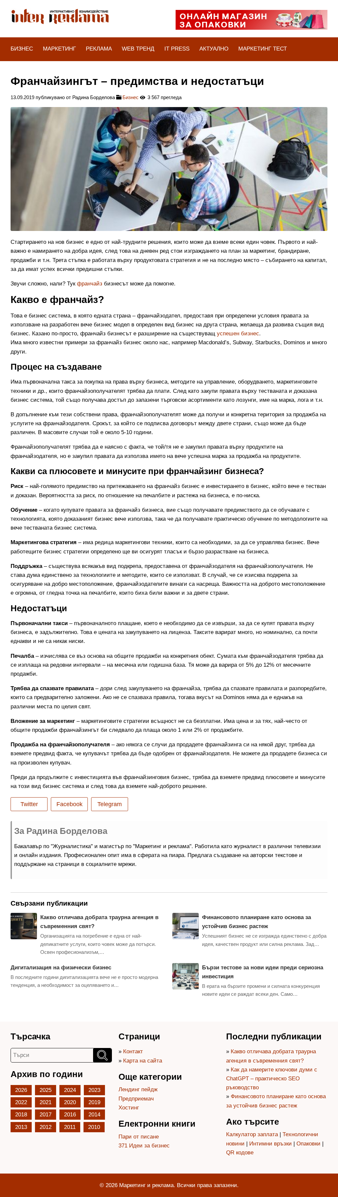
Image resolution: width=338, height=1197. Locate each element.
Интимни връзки (270, 1144)
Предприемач (136, 1099)
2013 (21, 1127)
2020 (70, 1102)
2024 (70, 1090)
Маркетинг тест (262, 49)
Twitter (29, 804)
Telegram (109, 804)
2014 (94, 1114)
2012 (45, 1127)
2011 (70, 1127)
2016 (70, 1114)
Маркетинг (59, 49)
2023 (94, 1090)
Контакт (133, 1051)
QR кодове (240, 1152)
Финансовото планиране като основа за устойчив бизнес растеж (256, 921)
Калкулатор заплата (252, 1134)
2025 (45, 1090)
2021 (45, 1102)
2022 (21, 1102)
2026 (21, 1090)
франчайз (89, 284)
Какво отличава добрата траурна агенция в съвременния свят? (99, 921)
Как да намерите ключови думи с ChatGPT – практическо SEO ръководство (271, 1078)
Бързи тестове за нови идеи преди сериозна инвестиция (262, 972)
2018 (21, 1114)
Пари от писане (138, 1137)
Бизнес (22, 49)
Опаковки (308, 1144)
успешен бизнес (238, 333)
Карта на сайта (142, 1061)
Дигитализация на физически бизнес (61, 967)
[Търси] (102, 1055)
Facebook (69, 804)
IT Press (176, 49)
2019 (94, 1102)
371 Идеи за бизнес (144, 1145)
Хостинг (128, 1107)
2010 (94, 1127)
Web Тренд (138, 49)
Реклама (99, 49)
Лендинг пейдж (137, 1089)
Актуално (213, 49)
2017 (45, 1114)
